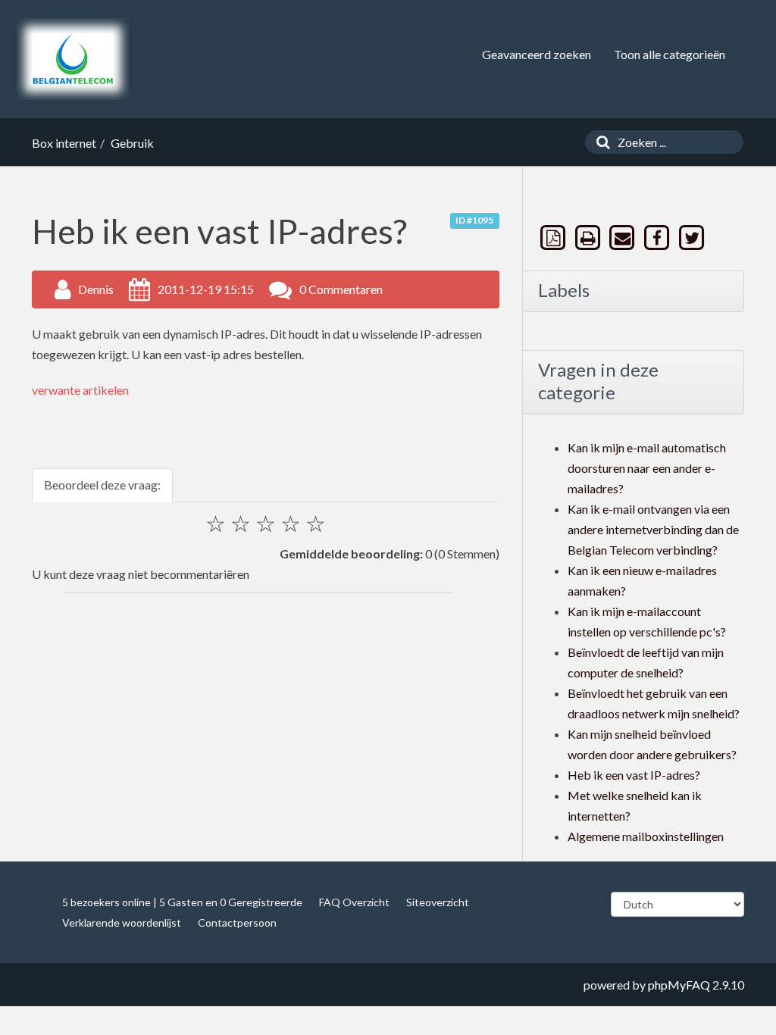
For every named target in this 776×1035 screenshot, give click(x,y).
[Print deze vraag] (588, 237)
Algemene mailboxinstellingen (646, 836)
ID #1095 (474, 220)
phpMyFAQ (679, 984)
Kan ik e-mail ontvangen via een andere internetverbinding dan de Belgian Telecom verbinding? (653, 529)
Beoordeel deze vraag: (102, 484)
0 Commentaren (341, 289)
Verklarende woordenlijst (121, 922)
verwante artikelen (80, 390)
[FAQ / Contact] (73, 59)
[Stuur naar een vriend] (623, 237)
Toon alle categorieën (669, 54)
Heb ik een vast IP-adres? (634, 775)
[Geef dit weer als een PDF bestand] (554, 237)
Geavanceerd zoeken (536, 54)
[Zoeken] (599, 142)
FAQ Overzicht (354, 902)
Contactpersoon (237, 922)
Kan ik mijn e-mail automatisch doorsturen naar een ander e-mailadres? (647, 468)
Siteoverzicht (437, 902)
